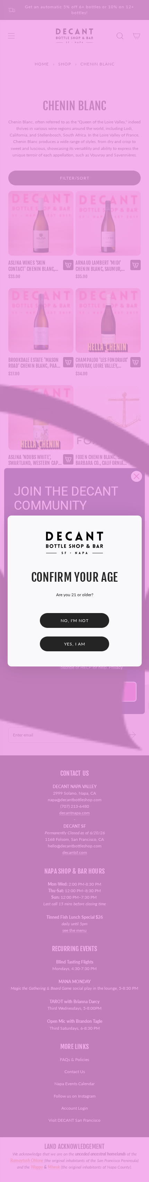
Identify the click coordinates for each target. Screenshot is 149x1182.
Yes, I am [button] (74, 643)
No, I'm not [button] (75, 620)
